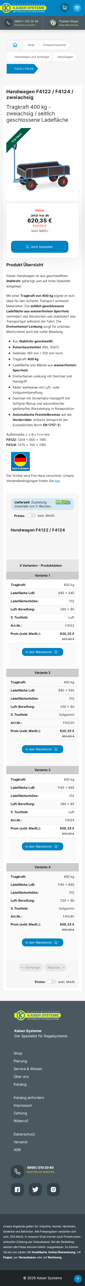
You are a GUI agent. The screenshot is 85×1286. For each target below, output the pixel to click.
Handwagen (65, 56)
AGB (17, 1150)
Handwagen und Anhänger (32, 56)
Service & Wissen (28, 1069)
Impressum (23, 1105)
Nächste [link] (54, 967)
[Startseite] (12, 45)
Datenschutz (24, 1134)
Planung (20, 1061)
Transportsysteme (54, 45)
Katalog (20, 1084)
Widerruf (21, 1121)
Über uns (21, 1076)
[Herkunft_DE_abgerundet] (20, 461)
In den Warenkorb (39, 652)
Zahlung (20, 1113)
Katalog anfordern (29, 1098)
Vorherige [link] (32, 967)
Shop (31, 45)
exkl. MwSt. (46, 516)
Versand (20, 1142)
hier (57, 481)
